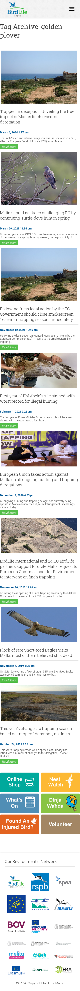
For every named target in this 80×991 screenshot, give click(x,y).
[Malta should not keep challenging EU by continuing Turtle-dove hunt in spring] (39, 204)
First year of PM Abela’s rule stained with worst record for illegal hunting (37, 398)
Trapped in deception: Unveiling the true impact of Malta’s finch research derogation (37, 117)
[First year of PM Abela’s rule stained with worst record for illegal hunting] (39, 387)
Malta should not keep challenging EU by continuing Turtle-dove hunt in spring (38, 215)
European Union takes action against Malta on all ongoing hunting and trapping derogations (39, 479)
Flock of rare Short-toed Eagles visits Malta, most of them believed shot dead (36, 652)
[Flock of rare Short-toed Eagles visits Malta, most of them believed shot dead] (39, 641)
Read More (9, 147)
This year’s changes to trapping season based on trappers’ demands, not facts (36, 731)
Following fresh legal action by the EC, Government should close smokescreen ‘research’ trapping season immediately (37, 314)
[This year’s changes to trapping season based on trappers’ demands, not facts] (39, 720)
